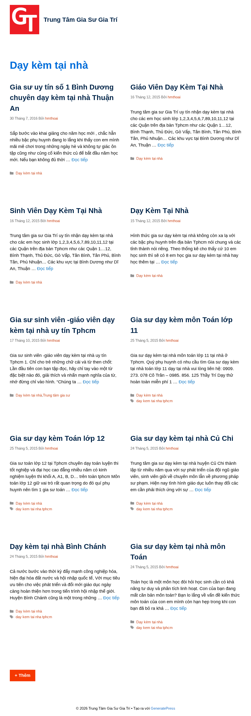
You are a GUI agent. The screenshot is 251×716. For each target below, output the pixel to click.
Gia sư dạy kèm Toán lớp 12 (57, 438)
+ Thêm (22, 675)
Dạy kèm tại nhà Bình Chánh (58, 546)
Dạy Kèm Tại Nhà (159, 211)
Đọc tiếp (80, 159)
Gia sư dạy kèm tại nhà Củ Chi (181, 438)
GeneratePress (163, 708)
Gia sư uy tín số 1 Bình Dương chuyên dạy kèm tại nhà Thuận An (62, 97)
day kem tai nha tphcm (154, 401)
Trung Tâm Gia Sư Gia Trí (80, 19)
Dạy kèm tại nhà (29, 173)
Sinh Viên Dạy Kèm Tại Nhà (56, 211)
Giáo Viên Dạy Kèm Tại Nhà (176, 87)
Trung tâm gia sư (56, 395)
